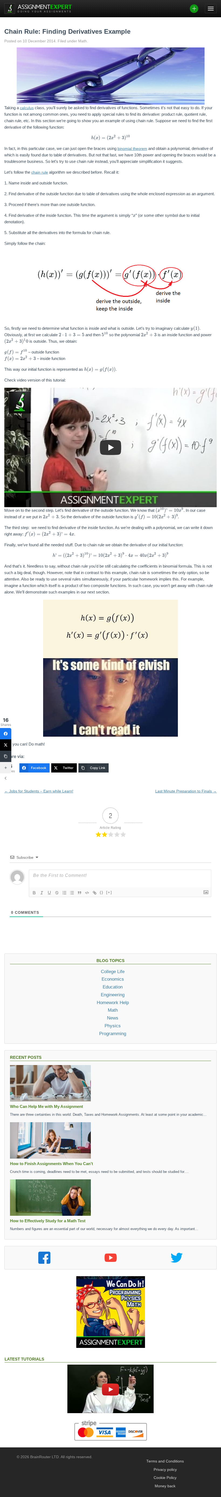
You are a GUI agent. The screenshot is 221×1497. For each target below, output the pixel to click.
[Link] (94, 893)
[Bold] (34, 893)
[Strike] (57, 893)
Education (113, 986)
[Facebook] (5, 733)
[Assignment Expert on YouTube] (111, 1258)
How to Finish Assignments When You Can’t (51, 1163)
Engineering (113, 994)
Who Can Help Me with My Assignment (46, 1106)
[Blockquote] (79, 893)
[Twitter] (5, 745)
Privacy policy (165, 1470)
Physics (113, 1025)
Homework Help (113, 1002)
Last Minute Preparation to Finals (186, 791)
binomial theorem (132, 148)
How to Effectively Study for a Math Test (47, 1220)
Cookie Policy (165, 1478)
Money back (165, 1486)
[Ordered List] (64, 893)
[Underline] (49, 893)
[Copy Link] (5, 756)
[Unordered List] (72, 893)
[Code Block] (87, 893)
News (112, 1017)
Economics (113, 979)
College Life (113, 971)
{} (101, 892)
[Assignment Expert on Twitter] (177, 1258)
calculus (27, 108)
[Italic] (42, 893)
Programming (112, 1033)
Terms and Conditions (165, 1461)
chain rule (39, 172)
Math (113, 1010)
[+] (109, 892)
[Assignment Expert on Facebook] (44, 1258)
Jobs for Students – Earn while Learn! (38, 791)
